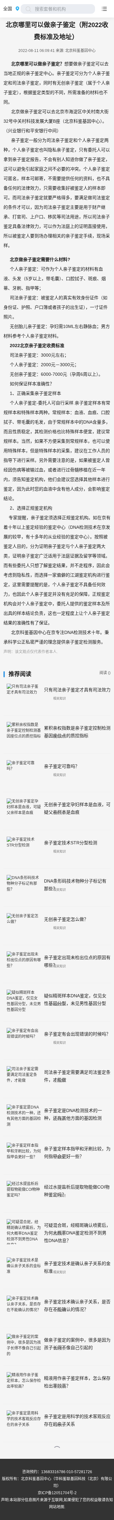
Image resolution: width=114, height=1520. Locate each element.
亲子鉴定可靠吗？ (61, 766)
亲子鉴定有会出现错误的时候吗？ (77, 1033)
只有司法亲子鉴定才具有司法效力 (77, 689)
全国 (7, 8)
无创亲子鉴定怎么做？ (66, 919)
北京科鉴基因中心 (36, 1479)
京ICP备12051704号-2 (57, 1493)
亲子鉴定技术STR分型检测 (70, 842)
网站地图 (56, 1507)
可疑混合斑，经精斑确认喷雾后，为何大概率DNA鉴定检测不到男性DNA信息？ (77, 1233)
